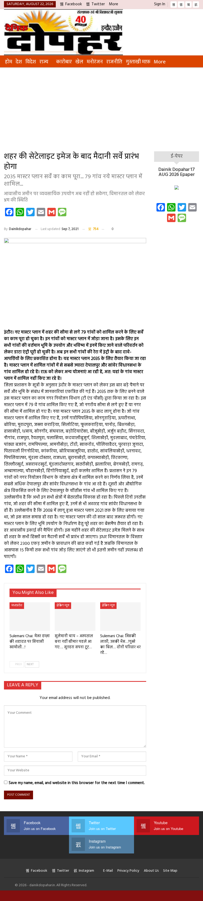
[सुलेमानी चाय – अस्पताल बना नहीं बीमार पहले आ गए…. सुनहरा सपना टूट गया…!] (75, 616)
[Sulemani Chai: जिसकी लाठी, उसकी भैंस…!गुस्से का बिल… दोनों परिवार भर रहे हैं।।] (120, 616)
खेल (79, 61)
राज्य (43, 61)
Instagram (86, 871)
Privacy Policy (128, 871)
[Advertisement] (101, 108)
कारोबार (64, 61)
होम (8, 61)
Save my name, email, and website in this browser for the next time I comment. (77, 783)
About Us (151, 871)
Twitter (98, 4)
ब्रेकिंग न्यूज (63, 605)
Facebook (73, 4)
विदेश (30, 61)
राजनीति (114, 61)
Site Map (170, 871)
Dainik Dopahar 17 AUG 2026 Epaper (176, 172)
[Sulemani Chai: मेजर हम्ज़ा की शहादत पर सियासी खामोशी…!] (30, 616)
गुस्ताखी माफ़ (138, 61)
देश (19, 61)
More (114, 4)
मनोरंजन (95, 61)
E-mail (108, 871)
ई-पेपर (177, 156)
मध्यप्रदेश (16, 605)
